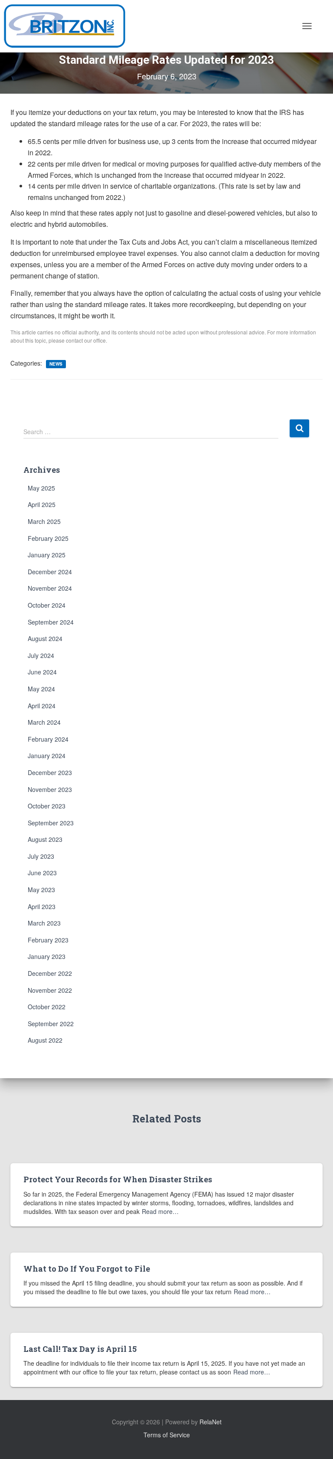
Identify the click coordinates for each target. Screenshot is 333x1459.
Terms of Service (167, 1434)
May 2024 (41, 688)
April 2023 (42, 906)
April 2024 (42, 705)
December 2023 (50, 772)
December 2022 (50, 973)
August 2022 (45, 1040)
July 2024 (41, 655)
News (55, 364)
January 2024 (46, 755)
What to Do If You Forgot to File (86, 1268)
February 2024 (48, 739)
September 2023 (51, 822)
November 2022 (50, 990)
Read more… (160, 1211)
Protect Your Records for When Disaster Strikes (117, 1179)
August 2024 (45, 638)
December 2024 (50, 571)
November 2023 (50, 789)
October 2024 (46, 605)
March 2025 (44, 521)
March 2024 (44, 722)
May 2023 (41, 889)
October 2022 (46, 1006)
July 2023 (41, 856)
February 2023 (48, 940)
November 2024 (50, 588)
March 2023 (44, 923)
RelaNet (210, 1421)
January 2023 (46, 956)
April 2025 (42, 504)
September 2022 (51, 1023)
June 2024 (42, 671)
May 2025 (41, 488)
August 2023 (45, 839)
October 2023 (46, 805)
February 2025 (48, 538)
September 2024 (51, 622)
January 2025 (46, 554)
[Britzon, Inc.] (68, 26)
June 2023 (42, 872)
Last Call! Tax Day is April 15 (80, 1349)
